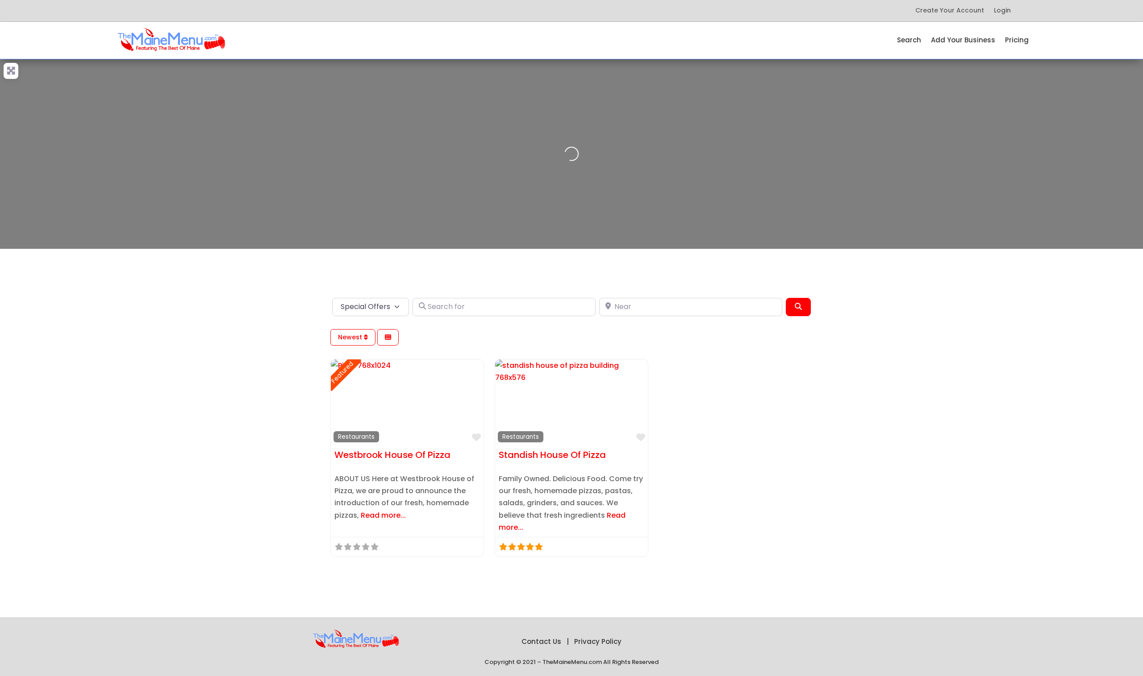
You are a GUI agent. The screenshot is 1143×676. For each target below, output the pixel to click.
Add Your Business (963, 41)
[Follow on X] (157, 11)
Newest (351, 337)
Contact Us (541, 641)
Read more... (383, 515)
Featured (342, 372)
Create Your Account (949, 11)
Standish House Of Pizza (552, 455)
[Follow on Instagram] (211, 11)
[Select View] (388, 337)
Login (1002, 11)
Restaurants (356, 437)
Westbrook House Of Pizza (392, 455)
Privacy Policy (598, 641)
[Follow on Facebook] (139, 11)
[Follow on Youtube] (193, 11)
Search (909, 41)
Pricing (1017, 41)
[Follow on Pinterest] (175, 11)
